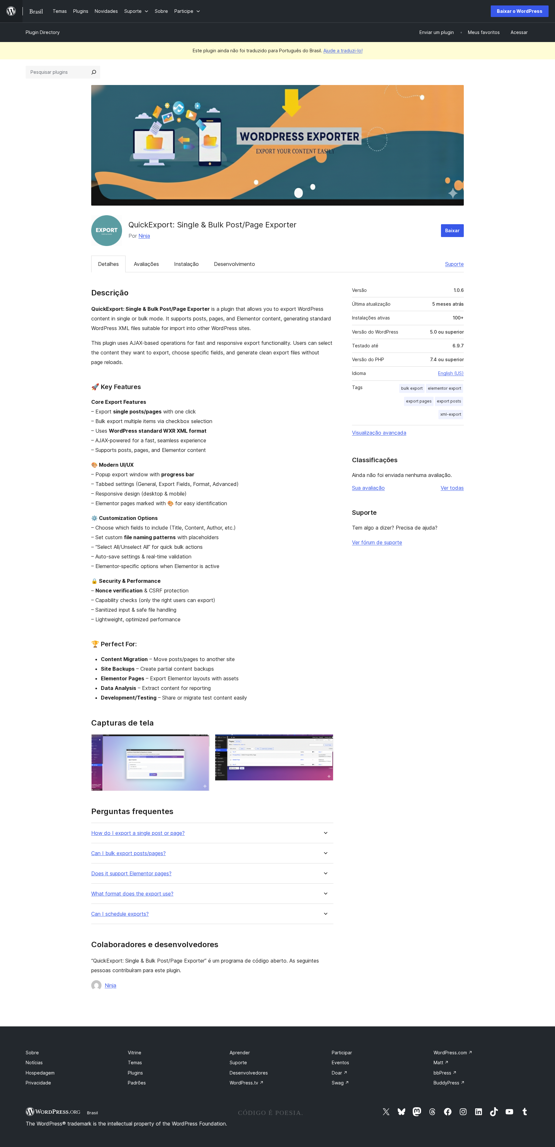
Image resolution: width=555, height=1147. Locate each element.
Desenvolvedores (249, 1072)
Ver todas (452, 488)
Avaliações (146, 264)
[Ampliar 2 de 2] (325, 743)
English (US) (451, 373)
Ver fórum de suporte (377, 542)
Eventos (340, 1062)
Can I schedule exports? (120, 914)
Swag (340, 1082)
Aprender (240, 1052)
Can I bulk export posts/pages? (128, 853)
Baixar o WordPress (519, 11)
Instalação (186, 264)
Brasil (92, 1112)
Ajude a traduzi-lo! (343, 50)
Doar (340, 1072)
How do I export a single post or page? (138, 833)
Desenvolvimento (234, 264)
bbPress (445, 1072)
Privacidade (38, 1082)
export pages (419, 401)
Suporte (454, 264)
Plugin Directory (43, 32)
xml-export (450, 414)
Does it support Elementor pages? (131, 874)
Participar (342, 1052)
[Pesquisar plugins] (93, 72)
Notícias (34, 1062)
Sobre (32, 1052)
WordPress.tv (247, 1082)
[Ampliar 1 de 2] (201, 743)
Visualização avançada (379, 432)
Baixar (452, 230)
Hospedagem (40, 1072)
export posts (449, 401)
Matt (441, 1062)
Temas (135, 1062)
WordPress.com (453, 1052)
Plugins (135, 1072)
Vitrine (134, 1052)
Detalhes (108, 264)
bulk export (412, 388)
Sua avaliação (368, 488)
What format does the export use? (132, 894)
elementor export (444, 388)
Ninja (144, 236)
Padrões (137, 1082)
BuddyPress (449, 1082)
